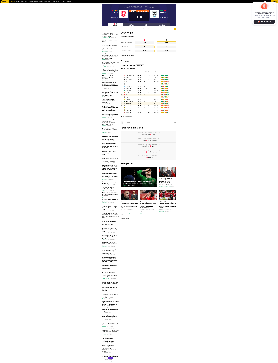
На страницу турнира (127, 116)
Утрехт (128, 97)
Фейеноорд (129, 81)
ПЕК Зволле (129, 86)
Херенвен (128, 88)
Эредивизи (128, 28)
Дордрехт (128, 112)
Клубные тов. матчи (106, 278)
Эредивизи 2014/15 (138, 6)
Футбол (13, 1)
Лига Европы (161, 211)
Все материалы (125, 218)
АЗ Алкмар (129, 79)
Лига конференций (106, 37)
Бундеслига (104, 51)
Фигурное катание (33, 1)
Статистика (131, 25)
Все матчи (139, 65)
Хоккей (18, 1)
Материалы (162, 25)
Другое (69, 1)
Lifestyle (58, 1)
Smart (53, 1)
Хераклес (163, 12)
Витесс (128, 84)
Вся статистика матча (127, 55)
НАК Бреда (129, 107)
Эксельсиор (129, 105)
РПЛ (103, 88)
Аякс (127, 77)
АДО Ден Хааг (129, 101)
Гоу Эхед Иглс (129, 110)
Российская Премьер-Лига (165, 186)
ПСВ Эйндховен (130, 75)
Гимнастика (47, 1)
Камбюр (128, 99)
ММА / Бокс (24, 1)
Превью (115, 25)
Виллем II (128, 92)
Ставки (41, 1)
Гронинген (128, 90)
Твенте (115, 12)
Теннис (63, 1)
